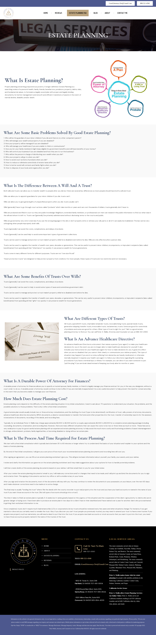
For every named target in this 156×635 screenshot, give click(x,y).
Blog (96, 13)
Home (46, 13)
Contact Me (122, 13)
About (107, 13)
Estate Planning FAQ (77, 13)
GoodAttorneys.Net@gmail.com (94, 564)
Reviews (58, 13)
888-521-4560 (85, 558)
